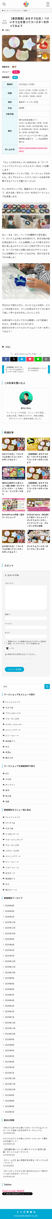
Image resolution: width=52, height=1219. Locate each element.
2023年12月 (10, 1022)
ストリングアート (13, 730)
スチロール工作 (12, 850)
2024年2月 (9, 1011)
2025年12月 (10, 922)
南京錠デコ (10, 741)
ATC (7, 773)
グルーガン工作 (12, 718)
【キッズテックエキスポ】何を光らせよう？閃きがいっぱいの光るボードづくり (25, 1174)
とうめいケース (12, 834)
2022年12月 (10, 1078)
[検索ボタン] (4, 4)
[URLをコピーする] (46, 359)
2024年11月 (10, 966)
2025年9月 (9, 939)
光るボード (10, 873)
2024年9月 (9, 978)
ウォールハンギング (14, 839)
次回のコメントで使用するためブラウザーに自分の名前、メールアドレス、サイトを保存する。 (27, 642)
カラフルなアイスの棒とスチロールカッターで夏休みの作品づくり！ (25, 1141)
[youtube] (31, 1212)
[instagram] (24, 1212)
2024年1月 (9, 1017)
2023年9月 (9, 1039)
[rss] (34, 1212)
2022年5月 (9, 1111)
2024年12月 (10, 961)
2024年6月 (9, 989)
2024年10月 (10, 972)
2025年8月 (9, 944)
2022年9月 (9, 1095)
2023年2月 (9, 1067)
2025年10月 (10, 933)
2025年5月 (9, 950)
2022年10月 (10, 1089)
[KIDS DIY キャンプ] (26, 4)
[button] (6, 359)
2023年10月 (10, 1033)
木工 (7, 746)
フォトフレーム (12, 867)
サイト (7, 632)
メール (8, 623)
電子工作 (9, 757)
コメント (9, 583)
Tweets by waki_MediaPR (13, 1190)
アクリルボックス (13, 713)
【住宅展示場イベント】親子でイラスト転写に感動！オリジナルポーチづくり (24, 1152)
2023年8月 (9, 1044)
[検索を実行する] (47, 686)
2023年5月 (9, 1056)
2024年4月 (9, 1000)
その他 (8, 779)
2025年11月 (10, 927)
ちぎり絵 (9, 707)
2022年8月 (9, 1100)
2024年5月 (9, 994)
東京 (15, 77)
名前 (7, 614)
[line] (27, 1212)
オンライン (10, 784)
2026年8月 (9, 905)
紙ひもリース (11, 889)
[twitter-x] (21, 1212)
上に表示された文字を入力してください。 (20, 654)
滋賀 (7, 801)
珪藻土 (7, 30)
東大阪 (8, 796)
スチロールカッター (14, 724)
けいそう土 (10, 822)
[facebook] (18, 1212)
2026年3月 (9, 916)
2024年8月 (9, 983)
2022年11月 (10, 1083)
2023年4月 (9, 1061)
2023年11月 (10, 1028)
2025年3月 (9, 955)
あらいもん (26, 408)
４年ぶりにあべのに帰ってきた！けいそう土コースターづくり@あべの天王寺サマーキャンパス (25, 1130)
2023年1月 (9, 1072)
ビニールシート (12, 735)
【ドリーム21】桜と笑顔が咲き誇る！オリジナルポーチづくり (25, 1163)
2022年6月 (9, 1106)
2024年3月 (9, 1005)
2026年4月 (9, 911)
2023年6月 (9, 1050)
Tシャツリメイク (12, 702)
